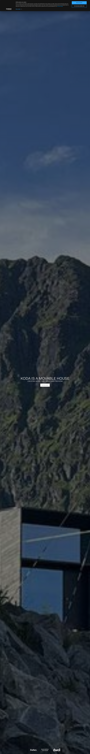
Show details (18, 9)
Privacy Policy (60, 6)
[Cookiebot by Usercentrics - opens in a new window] (8, 9)
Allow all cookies (79, 2)
